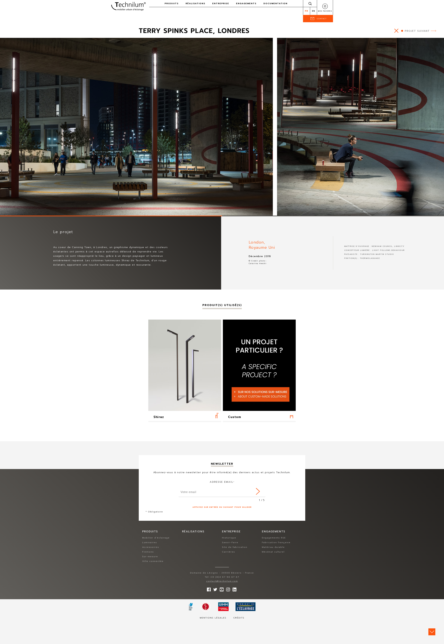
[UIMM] (223, 607)
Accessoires (150, 547)
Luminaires (149, 542)
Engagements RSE (274, 537)
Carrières (228, 551)
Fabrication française (276, 542)
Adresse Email (222, 482)
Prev (4, 211)
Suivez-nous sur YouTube (221, 589)
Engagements (246, 3)
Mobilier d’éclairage (156, 537)
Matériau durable (273, 547)
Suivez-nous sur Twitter (214, 589)
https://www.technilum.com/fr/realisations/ (396, 31)
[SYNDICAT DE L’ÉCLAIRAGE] (245, 607)
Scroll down (431, 631)
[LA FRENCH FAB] (191, 607)
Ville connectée (153, 561)
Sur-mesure (150, 556)
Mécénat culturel (273, 551)
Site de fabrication (234, 547)
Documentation (275, 3)
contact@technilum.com (222, 581)
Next (11, 211)
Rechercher (310, 3)
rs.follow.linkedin (234, 589)
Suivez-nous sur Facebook (208, 589)
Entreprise (220, 3)
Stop (21, 211)
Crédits (238, 617)
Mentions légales (213, 617)
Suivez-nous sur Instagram (227, 589)
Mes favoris (325, 11)
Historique (229, 537)
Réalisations (195, 3)
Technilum (128, 6)
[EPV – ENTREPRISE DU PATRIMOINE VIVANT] (205, 606)
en (313, 11)
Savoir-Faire (230, 542)
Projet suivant (417, 31)
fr (306, 11)
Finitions (148, 551)
